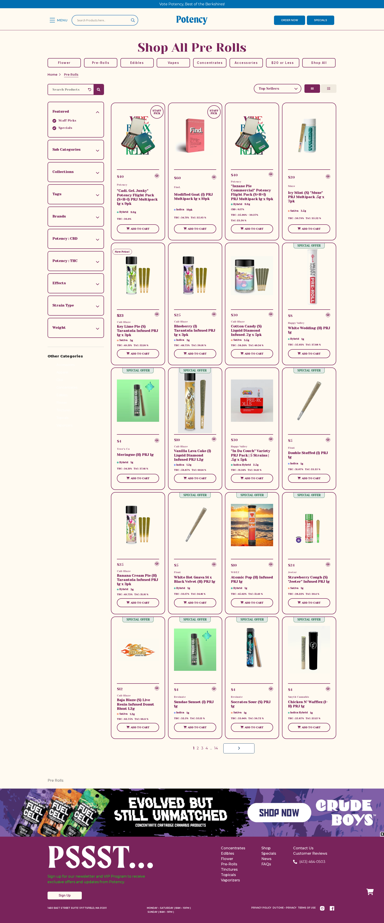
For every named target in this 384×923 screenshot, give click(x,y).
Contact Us (303, 848)
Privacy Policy (261, 907)
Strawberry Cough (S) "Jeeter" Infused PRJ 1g (309, 579)
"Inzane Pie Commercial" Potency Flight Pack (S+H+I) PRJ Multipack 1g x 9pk (252, 192)
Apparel (62, 372)
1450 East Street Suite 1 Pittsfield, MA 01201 (77, 908)
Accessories (65, 365)
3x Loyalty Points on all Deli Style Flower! (192, 4)
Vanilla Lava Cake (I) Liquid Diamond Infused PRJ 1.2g (192, 455)
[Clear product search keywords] (91, 89)
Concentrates (66, 387)
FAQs (266, 864)
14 (216, 748)
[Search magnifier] (133, 20)
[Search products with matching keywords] (99, 89)
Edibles (62, 395)
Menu (62, 20)
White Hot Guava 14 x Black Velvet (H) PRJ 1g (194, 579)
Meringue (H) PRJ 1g (135, 454)
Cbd (59, 380)
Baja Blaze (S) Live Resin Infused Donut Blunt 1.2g (135, 704)
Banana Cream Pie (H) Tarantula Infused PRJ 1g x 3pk (137, 579)
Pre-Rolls (229, 864)
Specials (268, 853)
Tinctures (63, 410)
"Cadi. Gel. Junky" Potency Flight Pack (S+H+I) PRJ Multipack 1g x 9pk (137, 197)
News (266, 859)
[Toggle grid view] (312, 88)
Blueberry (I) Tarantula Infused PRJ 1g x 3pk (194, 330)
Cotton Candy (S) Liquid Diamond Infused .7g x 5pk (246, 330)
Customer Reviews (310, 853)
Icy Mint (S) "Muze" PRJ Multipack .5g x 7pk (306, 197)
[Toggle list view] (328, 88)
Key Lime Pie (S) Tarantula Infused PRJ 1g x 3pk (137, 330)
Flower (61, 403)
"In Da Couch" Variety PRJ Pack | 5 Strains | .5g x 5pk (250, 455)
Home (52, 75)
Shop (266, 848)
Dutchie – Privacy (284, 907)
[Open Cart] (371, 892)
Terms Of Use (307, 907)
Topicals (62, 418)
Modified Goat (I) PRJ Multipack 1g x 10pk (193, 196)
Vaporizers (64, 425)
